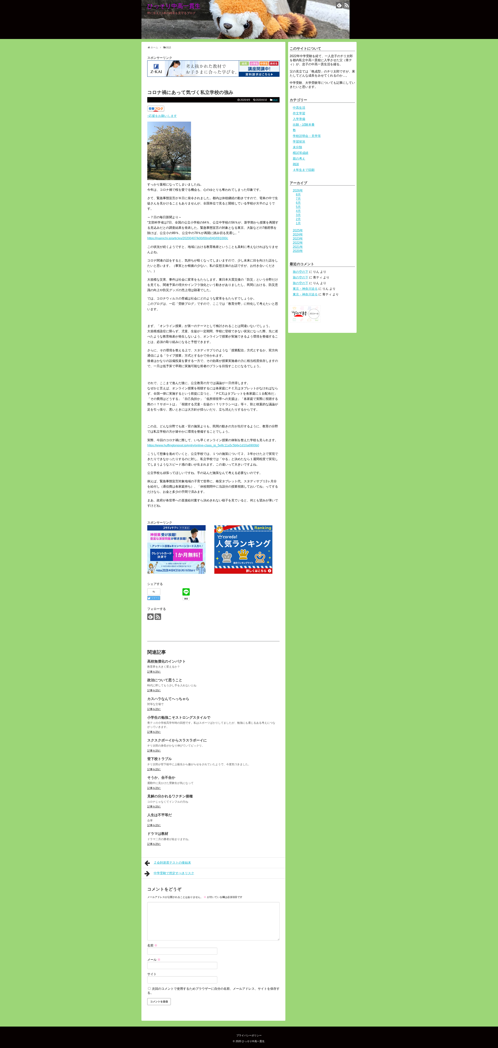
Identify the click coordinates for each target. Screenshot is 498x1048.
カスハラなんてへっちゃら (168, 699)
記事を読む (154, 671)
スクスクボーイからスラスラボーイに (177, 740)
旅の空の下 (300, 271)
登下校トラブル (159, 759)
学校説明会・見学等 (307, 136)
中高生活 (299, 107)
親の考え (299, 158)
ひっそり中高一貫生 (174, 6)
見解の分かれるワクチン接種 (170, 796)
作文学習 (299, 113)
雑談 (275, 99)
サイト (152, 974)
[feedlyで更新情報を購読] (339, 5)
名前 (152, 945)
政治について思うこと (164, 680)
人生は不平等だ (159, 815)
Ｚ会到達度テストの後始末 (172, 862)
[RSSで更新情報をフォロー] (346, 5)
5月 (298, 207)
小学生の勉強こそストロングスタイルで (178, 717)
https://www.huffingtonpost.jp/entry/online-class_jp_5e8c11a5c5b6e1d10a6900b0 (203, 445)
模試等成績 (300, 153)
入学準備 (299, 119)
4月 (298, 211)
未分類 (297, 147)
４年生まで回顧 (304, 169)
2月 (298, 219)
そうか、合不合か (161, 777)
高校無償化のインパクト (166, 661)
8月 (298, 194)
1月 (298, 223)
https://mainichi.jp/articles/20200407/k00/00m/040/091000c (187, 238)
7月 (298, 198)
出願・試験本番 (304, 124)
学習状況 (299, 141)
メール (153, 959)
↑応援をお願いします (162, 116)
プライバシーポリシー (249, 1035)
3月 (298, 215)
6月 (298, 202)
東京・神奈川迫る (305, 288)
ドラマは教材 (157, 834)
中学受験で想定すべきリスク (174, 873)
